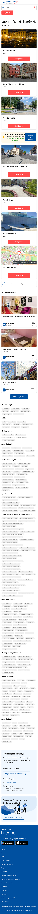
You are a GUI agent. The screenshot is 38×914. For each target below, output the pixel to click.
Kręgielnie (5, 691)
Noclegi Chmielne (18, 603)
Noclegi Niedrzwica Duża (8, 638)
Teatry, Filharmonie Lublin (18, 485)
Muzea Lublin (16, 471)
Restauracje (5, 710)
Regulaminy (5, 901)
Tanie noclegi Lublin (20, 435)
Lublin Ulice (5, 715)
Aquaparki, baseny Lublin (24, 463)
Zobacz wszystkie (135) (19, 397)
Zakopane (33, 906)
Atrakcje (24, 683)
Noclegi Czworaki (6, 606)
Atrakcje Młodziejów (7, 456)
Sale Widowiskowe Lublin (22, 482)
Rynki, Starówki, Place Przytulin (9, 521)
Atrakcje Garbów (30, 450)
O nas (3, 857)
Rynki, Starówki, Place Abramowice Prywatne (12, 529)
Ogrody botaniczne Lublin (8, 474)
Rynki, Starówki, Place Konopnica (27, 547)
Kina (16, 688)
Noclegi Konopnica (7, 622)
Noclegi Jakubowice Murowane (9, 614)
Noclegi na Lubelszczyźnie (8, 440)
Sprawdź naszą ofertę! (12, 817)
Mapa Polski (5, 411)
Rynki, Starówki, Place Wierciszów (10, 582)
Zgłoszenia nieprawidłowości (10, 879)
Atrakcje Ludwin (30, 456)
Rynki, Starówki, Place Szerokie (9, 547)
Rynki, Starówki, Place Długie (26, 539)
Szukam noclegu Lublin (8, 435)
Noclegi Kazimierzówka (8, 630)
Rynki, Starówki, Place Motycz (9, 571)
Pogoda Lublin (6, 427)
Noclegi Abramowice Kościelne (20, 606)
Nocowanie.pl (6, 408)
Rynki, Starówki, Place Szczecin (26, 508)
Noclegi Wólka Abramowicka (26, 614)
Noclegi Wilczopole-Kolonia (20, 625)
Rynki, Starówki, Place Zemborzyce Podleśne (12, 545)
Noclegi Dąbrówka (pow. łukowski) (22, 641)
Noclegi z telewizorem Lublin (9, 656)
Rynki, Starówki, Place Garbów (26, 593)
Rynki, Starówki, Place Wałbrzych (10, 510)
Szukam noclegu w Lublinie (9, 680)
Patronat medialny (7, 883)
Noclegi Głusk (6, 609)
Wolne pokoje (25, 408)
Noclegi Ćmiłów (30, 622)
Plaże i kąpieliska (16, 696)
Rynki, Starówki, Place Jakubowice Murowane (13, 534)
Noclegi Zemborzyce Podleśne (9, 619)
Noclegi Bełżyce (6, 646)
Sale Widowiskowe (20, 702)
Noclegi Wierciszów (7, 641)
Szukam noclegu (15, 408)
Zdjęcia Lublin (25, 427)
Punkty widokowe (15, 699)
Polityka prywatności (8, 898)
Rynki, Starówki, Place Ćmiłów (28, 550)
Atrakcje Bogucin (6, 450)
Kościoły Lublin (19, 469)
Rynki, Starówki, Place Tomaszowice (10, 574)
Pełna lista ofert (6, 712)
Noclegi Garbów (16, 646)
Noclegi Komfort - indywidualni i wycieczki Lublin (19, 316)
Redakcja (4, 887)
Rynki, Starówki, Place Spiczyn (28, 574)
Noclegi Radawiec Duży (8, 633)
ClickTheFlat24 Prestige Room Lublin (15, 349)
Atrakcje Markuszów (19, 456)
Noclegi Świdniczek (7, 611)
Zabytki (16, 707)
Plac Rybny (8, 199)
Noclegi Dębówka (28, 617)
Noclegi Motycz (19, 633)
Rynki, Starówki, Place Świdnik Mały (10, 550)
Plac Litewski (9, 117)
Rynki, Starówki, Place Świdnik (9, 558)
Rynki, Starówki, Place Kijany (9, 580)
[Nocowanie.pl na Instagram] (13, 833)
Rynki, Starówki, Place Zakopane (28, 510)
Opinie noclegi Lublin (21, 437)
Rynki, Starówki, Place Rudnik (27, 531)
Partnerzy (4, 894)
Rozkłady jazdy (14, 411)
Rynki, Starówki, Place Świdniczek (10, 531)
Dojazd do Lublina (31, 680)
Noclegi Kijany (20, 638)
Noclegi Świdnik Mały (18, 622)
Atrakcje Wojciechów (7, 453)
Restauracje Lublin (7, 424)
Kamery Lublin (15, 427)
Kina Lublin (24, 466)
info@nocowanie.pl (11, 783)
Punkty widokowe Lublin (8, 482)
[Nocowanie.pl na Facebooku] (3, 833)
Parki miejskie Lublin (7, 477)
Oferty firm (30, 707)
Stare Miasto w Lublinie (13, 84)
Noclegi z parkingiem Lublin (24, 656)
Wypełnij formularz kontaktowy (15, 774)
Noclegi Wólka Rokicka (20, 643)
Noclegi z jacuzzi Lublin (8, 672)
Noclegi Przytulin (28, 603)
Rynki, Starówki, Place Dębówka (10, 542)
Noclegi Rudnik (17, 611)
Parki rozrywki (6, 696)
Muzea (19, 691)
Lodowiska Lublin (6, 471)
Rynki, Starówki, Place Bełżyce (9, 593)
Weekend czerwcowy (25, 906)
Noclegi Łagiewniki (7, 625)
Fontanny (16, 686)
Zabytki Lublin (6, 490)
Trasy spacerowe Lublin (8, 487)
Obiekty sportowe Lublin (28, 471)
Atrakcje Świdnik (16, 448)
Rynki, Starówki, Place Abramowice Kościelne (13, 523)
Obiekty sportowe (28, 691)
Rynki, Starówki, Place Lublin (9, 463)
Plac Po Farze (9, 50)
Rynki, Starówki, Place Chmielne (27, 518)
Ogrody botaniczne (7, 693)
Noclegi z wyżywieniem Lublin (9, 659)
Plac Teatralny (9, 233)
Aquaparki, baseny (7, 686)
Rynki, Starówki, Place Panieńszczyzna (11, 566)
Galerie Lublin (16, 466)
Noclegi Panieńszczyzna (21, 630)
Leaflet (15, 262)
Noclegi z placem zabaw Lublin (25, 659)
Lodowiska (12, 691)
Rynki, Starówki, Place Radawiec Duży (11, 569)
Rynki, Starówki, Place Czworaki (26, 521)
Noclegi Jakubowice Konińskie (19, 627)
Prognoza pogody (6, 414)
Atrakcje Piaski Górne (18, 450)
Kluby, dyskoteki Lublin (8, 469)
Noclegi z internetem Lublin (24, 664)
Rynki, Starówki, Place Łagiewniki (10, 553)
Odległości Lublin (14, 715)
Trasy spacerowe (29, 704)
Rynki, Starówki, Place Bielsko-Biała (10, 502)
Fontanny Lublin (6, 466)
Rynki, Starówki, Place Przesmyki (10, 518)
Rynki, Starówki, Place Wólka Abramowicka (12, 537)
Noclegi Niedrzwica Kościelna (9, 649)
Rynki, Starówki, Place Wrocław (10, 500)
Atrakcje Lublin (21, 422)
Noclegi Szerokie (22, 619)
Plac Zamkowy (9, 267)
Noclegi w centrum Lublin (8, 437)
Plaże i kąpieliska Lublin (8, 479)
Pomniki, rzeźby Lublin (21, 479)
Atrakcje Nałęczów (19, 453)
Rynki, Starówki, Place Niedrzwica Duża (11, 577)
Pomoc (3, 853)
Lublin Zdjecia (16, 712)
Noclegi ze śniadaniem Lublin (9, 670)
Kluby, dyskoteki (23, 688)
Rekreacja (25, 699)
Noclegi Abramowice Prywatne (18, 609)
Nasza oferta (5, 860)
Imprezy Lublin (12, 422)
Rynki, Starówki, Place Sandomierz (10, 505)
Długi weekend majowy (8, 906)
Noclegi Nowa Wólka (7, 643)
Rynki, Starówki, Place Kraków (25, 497)
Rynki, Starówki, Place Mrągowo (28, 505)
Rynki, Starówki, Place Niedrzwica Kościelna (12, 596)
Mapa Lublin (16, 424)
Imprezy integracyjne (7, 688)
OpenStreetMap (23, 262)
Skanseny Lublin (6, 485)
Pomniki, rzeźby (26, 696)
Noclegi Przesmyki (7, 603)
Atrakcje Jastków (27, 448)
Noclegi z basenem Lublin (8, 662)
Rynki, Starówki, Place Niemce (25, 571)
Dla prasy (4, 890)
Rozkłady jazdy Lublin (27, 424)
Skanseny (29, 702)
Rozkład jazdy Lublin (26, 712)
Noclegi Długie (17, 617)
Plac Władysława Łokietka (15, 166)
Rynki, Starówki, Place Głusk (9, 526)
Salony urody (14, 710)
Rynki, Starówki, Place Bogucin (25, 580)
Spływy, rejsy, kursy (7, 704)
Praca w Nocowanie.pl (8, 875)
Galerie (23, 686)
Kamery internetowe (18, 414)
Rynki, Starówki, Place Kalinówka (10, 539)
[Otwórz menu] (3, 2)
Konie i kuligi (5, 699)
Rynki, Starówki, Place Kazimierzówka (11, 564)
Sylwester (16, 906)
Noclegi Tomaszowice (7, 635)
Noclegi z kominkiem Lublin (23, 662)
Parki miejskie (27, 693)
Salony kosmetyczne (24, 710)
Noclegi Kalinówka (7, 617)
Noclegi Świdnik (6, 627)
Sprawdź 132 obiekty (30, 137)
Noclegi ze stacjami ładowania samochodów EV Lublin (14, 667)
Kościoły (32, 688)
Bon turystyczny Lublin (23, 670)
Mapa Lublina (21, 680)
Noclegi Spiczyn (18, 635)
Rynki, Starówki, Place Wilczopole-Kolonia (12, 555)
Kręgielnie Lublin (29, 469)
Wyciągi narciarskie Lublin (22, 487)
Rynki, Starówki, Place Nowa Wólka (10, 587)
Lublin (4, 422)
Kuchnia (22, 707)
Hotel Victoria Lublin (9, 382)
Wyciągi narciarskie (25, 411)
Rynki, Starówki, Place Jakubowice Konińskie (12, 561)
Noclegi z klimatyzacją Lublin (9, 664)
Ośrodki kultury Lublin (22, 474)
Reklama (4, 872)
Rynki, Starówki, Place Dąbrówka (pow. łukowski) (13, 585)
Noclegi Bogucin (29, 638)
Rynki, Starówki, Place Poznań (9, 508)
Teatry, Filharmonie (18, 704)
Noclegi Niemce (29, 633)
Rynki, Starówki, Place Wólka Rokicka (11, 590)
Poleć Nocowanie (7, 864)
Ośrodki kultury (17, 693)
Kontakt (3, 849)
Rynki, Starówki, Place (7, 702)
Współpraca (5, 868)
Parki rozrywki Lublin (19, 477)
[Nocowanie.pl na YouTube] (8, 833)
